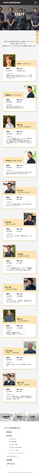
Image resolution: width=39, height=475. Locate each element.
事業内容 (9, 432)
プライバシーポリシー (17, 453)
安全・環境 (14, 444)
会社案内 (9, 435)
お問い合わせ (11, 463)
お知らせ (13, 439)
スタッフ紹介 (15, 450)
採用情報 (9, 460)
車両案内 (13, 441)
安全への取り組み (16, 447)
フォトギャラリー (12, 456)
